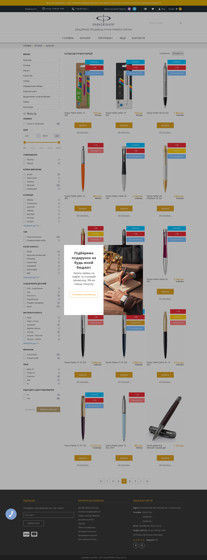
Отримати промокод (83, 294)
